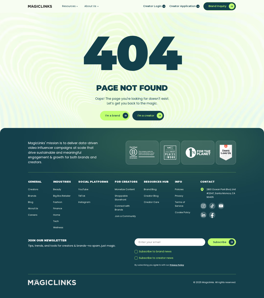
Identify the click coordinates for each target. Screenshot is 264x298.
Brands (32, 195)
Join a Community (125, 216)
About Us (33, 208)
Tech (56, 221)
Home (56, 214)
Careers (32, 214)
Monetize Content (125, 189)
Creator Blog (151, 195)
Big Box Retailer (62, 195)
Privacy (179, 195)
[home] (40, 6)
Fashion (57, 202)
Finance (57, 208)
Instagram (84, 202)
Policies (179, 189)
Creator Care (151, 202)
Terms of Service (180, 204)
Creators (33, 189)
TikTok (81, 195)
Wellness (58, 227)
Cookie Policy (182, 212)
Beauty (57, 189)
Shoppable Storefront (121, 197)
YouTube (83, 189)
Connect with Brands (122, 207)
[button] (70, 6)
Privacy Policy (177, 265)
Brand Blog (150, 189)
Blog (30, 202)
